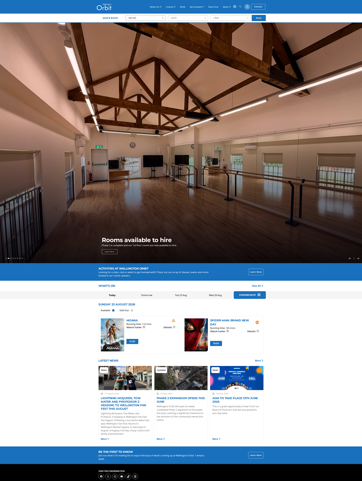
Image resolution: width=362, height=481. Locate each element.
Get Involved (196, 7)
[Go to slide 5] (15, 258)
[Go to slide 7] (19, 258)
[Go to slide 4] (13, 258)
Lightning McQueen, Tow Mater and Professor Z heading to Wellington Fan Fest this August (123, 403)
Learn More (109, 252)
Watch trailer (134, 327)
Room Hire (213, 7)
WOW (182, 7)
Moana (132, 320)
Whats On (155, 7)
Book (258, 18)
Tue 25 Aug (181, 295)
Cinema (170, 7)
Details (168, 327)
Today (112, 295)
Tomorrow (146, 295)
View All (256, 285)
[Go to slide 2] (8, 258)
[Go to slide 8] (22, 258)
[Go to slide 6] (17, 258)
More (258, 360)
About (226, 7)
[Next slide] (358, 258)
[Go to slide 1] (6, 258)
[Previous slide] (351, 258)
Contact (258, 6)
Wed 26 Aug (215, 295)
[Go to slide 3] (10, 258)
